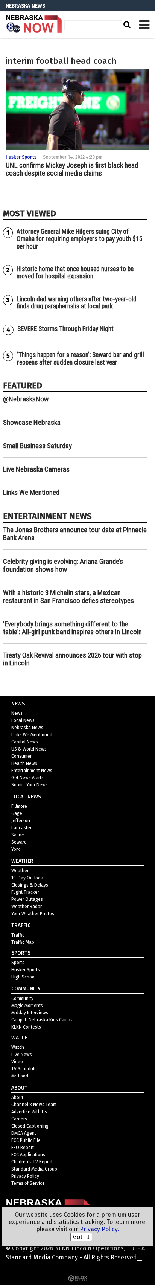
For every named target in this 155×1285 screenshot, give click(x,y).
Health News (24, 763)
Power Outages (27, 899)
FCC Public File (26, 1140)
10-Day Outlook (27, 878)
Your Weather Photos (32, 913)
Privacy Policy (25, 1176)
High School (23, 977)
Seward (19, 842)
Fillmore (19, 806)
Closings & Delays (29, 885)
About (17, 1097)
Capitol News (24, 742)
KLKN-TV (34, 24)
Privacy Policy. (99, 1229)
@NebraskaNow (26, 399)
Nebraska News (27, 727)
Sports (17, 962)
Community (22, 998)
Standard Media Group (34, 1169)
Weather (20, 870)
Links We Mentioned (31, 492)
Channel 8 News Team (33, 1104)
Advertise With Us (29, 1111)
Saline (17, 835)
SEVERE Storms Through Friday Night (65, 329)
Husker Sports (21, 157)
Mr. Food (19, 1076)
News (17, 713)
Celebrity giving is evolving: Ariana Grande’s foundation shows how (63, 565)
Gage (16, 813)
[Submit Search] (126, 24)
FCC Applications (28, 1154)
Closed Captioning (30, 1126)
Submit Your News (29, 784)
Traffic (17, 935)
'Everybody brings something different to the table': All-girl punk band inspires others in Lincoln (72, 628)
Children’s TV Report (32, 1161)
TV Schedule (24, 1068)
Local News (23, 720)
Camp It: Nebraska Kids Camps (42, 1020)
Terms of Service (28, 1183)
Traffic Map (22, 942)
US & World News (29, 749)
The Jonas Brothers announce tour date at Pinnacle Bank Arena (75, 533)
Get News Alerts (27, 777)
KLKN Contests (26, 1027)
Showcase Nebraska (32, 422)
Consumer (21, 756)
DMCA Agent (23, 1133)
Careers (19, 1119)
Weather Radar (26, 906)
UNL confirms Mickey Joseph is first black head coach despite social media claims (72, 169)
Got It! (81, 1237)
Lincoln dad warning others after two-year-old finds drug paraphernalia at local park (77, 302)
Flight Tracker (25, 892)
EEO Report (22, 1147)
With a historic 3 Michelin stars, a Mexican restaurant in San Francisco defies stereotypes (68, 596)
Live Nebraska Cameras (36, 469)
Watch (17, 1047)
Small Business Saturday (37, 445)
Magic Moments (27, 1005)
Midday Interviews (29, 1012)
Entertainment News (31, 770)
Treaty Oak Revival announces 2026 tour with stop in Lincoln (72, 659)
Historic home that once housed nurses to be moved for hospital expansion (75, 272)
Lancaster (21, 827)
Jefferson (20, 820)
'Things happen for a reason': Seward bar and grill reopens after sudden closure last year (80, 358)
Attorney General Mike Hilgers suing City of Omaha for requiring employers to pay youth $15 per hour (80, 239)
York (15, 849)
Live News (21, 1054)
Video (17, 1061)
